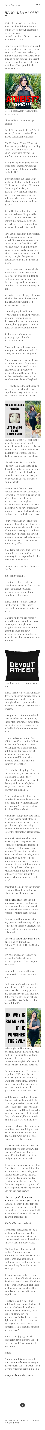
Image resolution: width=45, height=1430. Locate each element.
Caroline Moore (13, 1423)
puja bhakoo (12, 5)
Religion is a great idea (16, 899)
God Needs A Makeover (16, 1362)
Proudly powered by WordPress (17, 1420)
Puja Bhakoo (13, 1375)
